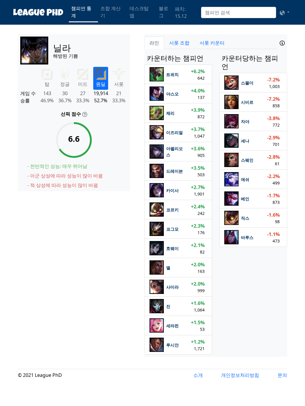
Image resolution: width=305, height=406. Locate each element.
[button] (284, 12)
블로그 (163, 12)
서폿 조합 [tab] (179, 43)
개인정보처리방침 (240, 375)
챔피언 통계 (81, 12)
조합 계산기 (110, 12)
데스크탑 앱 (139, 12)
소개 (198, 375)
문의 (282, 375)
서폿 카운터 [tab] (212, 43)
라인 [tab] (154, 43)
